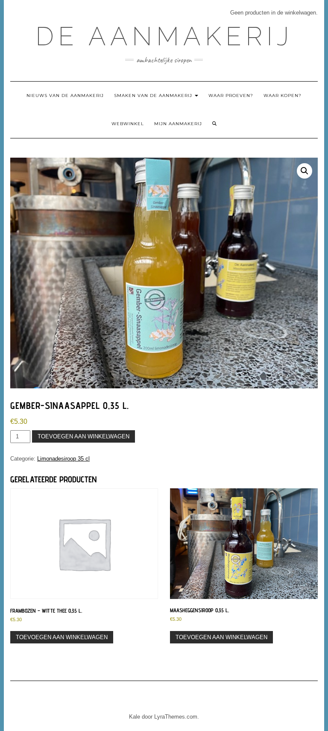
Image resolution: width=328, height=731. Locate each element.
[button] (304, 171)
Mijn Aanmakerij (178, 123)
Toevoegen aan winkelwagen (83, 436)
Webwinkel (127, 123)
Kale (134, 716)
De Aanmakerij (164, 36)
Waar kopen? (283, 95)
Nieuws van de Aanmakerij (65, 95)
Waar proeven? (230, 95)
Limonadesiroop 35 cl (63, 458)
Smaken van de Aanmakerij (154, 95)
